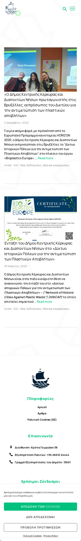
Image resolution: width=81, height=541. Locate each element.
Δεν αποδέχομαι (40, 517)
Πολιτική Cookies (32, 535)
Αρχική (42, 407)
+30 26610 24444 (58, 455)
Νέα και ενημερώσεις (56, 165)
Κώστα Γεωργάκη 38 (44, 447)
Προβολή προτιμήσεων (40, 527)
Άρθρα (42, 413)
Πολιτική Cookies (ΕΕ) (42, 419)
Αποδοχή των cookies (40, 506)
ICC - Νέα (19, 165)
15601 (67, 462)
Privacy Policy (51, 535)
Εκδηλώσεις (34, 165)
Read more (45, 158)
